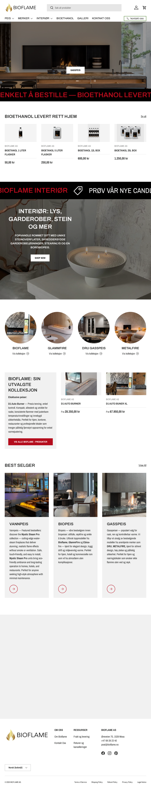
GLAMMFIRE (57, 348)
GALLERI (82, 18)
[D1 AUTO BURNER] (81, 383)
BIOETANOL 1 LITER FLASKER (15, 152)
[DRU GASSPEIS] (94, 327)
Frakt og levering (82, 736)
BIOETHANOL (65, 18)
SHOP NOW (40, 258)
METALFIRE (130, 348)
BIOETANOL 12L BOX (89, 150)
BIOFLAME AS (15, 782)
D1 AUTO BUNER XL (116, 403)
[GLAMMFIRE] (57, 327)
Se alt (143, 116)
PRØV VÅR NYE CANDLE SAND (94, 190)
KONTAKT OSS (101, 18)
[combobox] (84, 7)
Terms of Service (80, 782)
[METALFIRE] (130, 327)
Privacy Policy (127, 782)
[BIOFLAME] (20, 327)
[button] (144, 7)
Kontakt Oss (60, 743)
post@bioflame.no (110, 744)
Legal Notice (141, 782)
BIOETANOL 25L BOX (125, 150)
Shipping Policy (97, 782)
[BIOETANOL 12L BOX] (94, 133)
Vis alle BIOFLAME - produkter (30, 441)
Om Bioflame (60, 736)
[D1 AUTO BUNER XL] (126, 383)
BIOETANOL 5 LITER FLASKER (52, 152)
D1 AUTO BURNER (71, 403)
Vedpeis (75, 70)
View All (142, 465)
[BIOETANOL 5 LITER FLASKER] (57, 133)
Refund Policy (112, 782)
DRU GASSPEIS (94, 348)
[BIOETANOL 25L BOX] (130, 133)
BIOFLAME (21, 348)
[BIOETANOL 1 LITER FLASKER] (21, 133)
